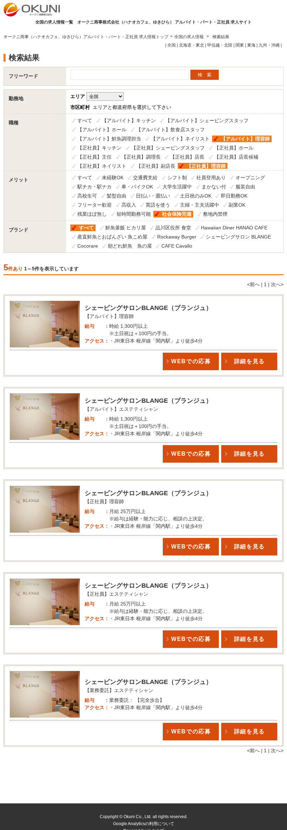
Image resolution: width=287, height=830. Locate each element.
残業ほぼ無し (92, 214)
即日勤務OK (234, 196)
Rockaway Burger (176, 237)
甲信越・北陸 (219, 45)
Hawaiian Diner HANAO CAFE (234, 227)
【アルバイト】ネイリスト (180, 138)
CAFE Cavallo (176, 246)
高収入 (128, 205)
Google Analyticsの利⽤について (143, 823)
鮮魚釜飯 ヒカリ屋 (125, 227)
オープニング (250, 177)
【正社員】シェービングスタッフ (168, 148)
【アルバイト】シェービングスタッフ (206, 120)
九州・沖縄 (269, 45)
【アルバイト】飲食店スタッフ (170, 129)
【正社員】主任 (94, 157)
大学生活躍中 (177, 186)
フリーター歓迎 (94, 205)
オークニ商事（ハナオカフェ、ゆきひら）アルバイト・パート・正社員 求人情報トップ (86, 36)
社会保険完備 (176, 214)
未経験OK (113, 177)
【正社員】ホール (233, 148)
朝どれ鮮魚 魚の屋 (130, 246)
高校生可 (87, 196)
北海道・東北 (191, 45)
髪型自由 (116, 196)
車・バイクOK (137, 186)
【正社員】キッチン (99, 148)
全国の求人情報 (189, 36)
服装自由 (245, 186)
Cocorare (87, 246)
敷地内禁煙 (215, 214)
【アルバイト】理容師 (245, 138)
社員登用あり (211, 177)
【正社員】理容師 (206, 166)
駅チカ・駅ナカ (94, 186)
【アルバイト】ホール (101, 129)
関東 (240, 45)
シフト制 (177, 177)
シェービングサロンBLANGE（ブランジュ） (148, 307)
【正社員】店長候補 (236, 157)
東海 (251, 45)
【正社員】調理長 (141, 157)
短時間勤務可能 (134, 214)
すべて (84, 120)
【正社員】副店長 (155, 166)
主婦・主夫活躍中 (199, 205)
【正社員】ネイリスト (101, 166)
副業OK (237, 205)
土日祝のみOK (195, 196)
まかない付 (214, 186)
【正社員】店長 (187, 157)
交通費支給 (145, 177)
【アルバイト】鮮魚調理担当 (109, 138)
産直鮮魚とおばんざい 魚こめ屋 (112, 237)
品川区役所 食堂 (173, 227)
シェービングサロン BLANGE (238, 237)
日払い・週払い (153, 196)
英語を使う (158, 205)
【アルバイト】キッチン (129, 120)
